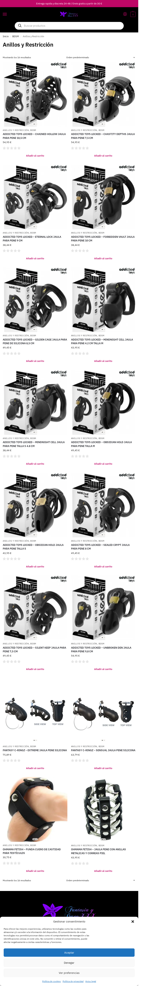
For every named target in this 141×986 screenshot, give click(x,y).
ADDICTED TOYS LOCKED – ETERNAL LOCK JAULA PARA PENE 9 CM (32, 238)
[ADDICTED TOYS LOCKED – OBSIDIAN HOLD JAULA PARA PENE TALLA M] (103, 402)
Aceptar (69, 952)
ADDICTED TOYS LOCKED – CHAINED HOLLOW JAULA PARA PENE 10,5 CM (34, 135)
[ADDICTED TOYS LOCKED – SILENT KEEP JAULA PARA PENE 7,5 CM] (35, 607)
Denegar (69, 962)
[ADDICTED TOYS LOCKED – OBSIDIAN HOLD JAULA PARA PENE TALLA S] (35, 505)
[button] (133, 921)
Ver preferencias (69, 973)
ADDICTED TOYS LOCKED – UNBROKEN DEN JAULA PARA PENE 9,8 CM (101, 649)
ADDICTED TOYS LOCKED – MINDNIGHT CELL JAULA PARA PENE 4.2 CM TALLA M (102, 341)
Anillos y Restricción (16, 130)
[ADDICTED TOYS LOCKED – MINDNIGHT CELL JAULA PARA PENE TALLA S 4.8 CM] (35, 402)
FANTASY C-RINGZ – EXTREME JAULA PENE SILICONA (35, 750)
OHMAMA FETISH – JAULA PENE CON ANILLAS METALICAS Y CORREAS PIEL (98, 851)
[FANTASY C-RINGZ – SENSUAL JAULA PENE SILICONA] (103, 710)
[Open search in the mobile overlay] (69, 25)
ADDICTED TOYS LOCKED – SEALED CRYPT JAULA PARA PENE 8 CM (100, 546)
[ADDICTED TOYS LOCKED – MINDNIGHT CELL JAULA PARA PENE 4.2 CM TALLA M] (103, 299)
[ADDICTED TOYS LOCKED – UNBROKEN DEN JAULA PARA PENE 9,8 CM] (103, 607)
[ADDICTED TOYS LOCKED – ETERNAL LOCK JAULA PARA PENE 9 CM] (35, 197)
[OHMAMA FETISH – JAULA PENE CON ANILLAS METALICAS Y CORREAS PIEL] (103, 809)
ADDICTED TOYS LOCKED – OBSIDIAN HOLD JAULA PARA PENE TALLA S (33, 546)
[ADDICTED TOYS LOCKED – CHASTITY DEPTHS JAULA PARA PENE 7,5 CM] (103, 94)
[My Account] (125, 14)
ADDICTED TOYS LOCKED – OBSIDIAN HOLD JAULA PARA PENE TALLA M (101, 444)
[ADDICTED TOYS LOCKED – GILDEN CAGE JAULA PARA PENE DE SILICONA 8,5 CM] (35, 299)
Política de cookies (51, 981)
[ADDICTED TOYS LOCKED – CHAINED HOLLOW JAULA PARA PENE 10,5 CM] (35, 94)
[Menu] (8, 14)
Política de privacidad (73, 981)
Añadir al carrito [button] (35, 155)
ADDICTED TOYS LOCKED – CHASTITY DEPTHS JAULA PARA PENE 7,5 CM (103, 135)
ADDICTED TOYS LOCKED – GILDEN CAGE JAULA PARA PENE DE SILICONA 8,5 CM (35, 341)
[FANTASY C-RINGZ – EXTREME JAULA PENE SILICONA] (35, 710)
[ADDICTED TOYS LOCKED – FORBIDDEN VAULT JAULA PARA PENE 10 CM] (103, 197)
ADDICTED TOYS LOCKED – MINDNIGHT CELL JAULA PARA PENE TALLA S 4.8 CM (34, 444)
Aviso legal (90, 981)
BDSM (15, 36)
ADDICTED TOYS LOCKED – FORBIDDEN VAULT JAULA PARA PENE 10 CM (103, 238)
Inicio (6, 36)
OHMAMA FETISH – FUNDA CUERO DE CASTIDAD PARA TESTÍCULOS (32, 851)
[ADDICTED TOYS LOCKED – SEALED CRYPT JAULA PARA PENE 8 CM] (103, 505)
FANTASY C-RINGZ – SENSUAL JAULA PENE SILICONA (103, 750)
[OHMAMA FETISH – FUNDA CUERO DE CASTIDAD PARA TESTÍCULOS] (35, 809)
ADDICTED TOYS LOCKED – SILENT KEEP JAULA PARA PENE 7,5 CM (34, 649)
